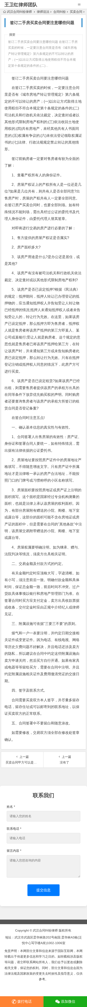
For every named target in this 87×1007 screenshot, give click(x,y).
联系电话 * (14, 828)
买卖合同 (76, 11)
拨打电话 (24, 1001)
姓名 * (11, 806)
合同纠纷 (59, 11)
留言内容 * (14, 850)
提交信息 (43, 890)
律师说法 (43, 11)
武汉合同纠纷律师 (19, 11)
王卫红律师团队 (20, 4)
